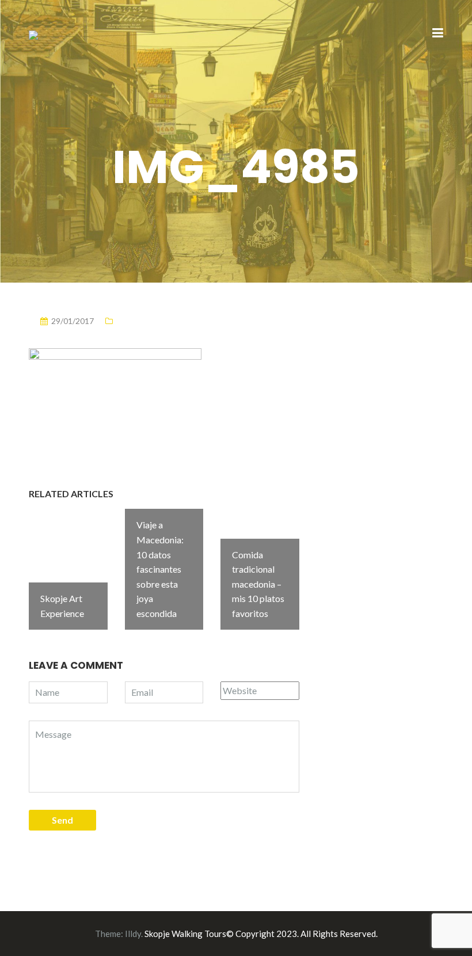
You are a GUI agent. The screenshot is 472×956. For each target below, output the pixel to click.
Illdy (133, 933)
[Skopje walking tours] (33, 33)
